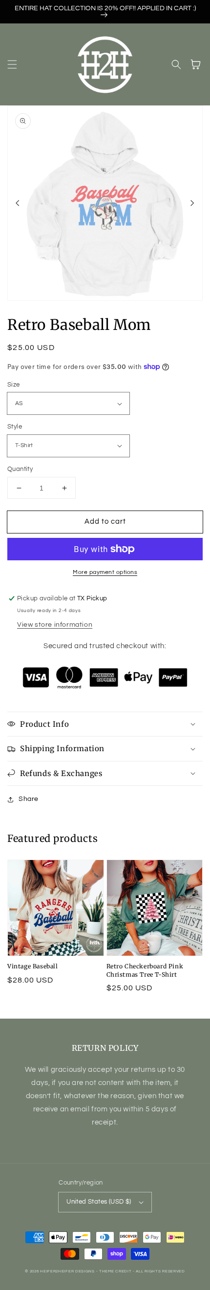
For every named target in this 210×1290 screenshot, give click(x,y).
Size (13, 384)
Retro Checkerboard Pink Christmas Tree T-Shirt (145, 970)
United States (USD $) (98, 1201)
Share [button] (29, 799)
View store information (54, 624)
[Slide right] (192, 203)
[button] (12, 64)
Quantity (20, 469)
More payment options (105, 572)
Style (14, 426)
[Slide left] (17, 203)
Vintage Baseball (32, 966)
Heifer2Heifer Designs (67, 1271)
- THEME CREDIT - (116, 1271)
